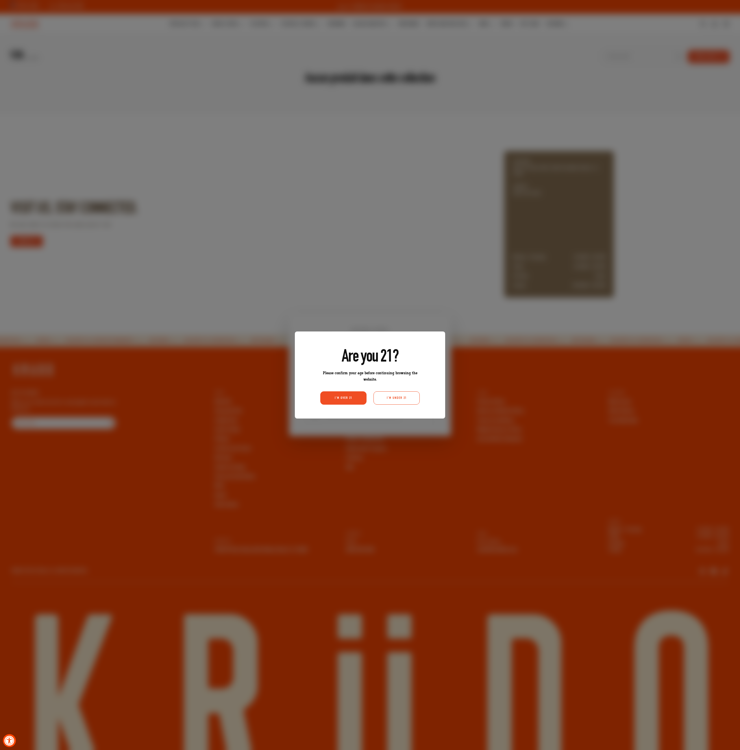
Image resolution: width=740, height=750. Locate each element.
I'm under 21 (396, 398)
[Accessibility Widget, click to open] (9, 740)
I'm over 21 (343, 398)
